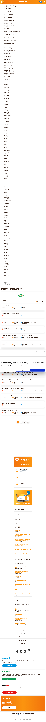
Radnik (5, 240)
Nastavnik (5, 223)
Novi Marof (6, 121)
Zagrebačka (6, 77)
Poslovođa (6, 234)
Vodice (5, 167)
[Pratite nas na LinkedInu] (21, 651)
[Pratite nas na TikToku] (29, 651)
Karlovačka (6, 53)
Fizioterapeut (6, 203)
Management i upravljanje (9, 20)
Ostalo (5, 26)
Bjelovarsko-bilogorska (8, 47)
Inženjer (5, 207)
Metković (5, 113)
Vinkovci (5, 164)
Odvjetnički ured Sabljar (21, 563)
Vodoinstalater (6, 270)
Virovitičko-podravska (8, 71)
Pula (4, 135)
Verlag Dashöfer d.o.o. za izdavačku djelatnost (22, 609)
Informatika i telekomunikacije (9, 15)
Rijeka (5, 136)
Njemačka (5, 118)
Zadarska (5, 74)
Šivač (5, 261)
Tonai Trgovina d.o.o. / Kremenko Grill (22, 558)
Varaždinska (6, 70)
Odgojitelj (5, 226)
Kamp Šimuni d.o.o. (19, 590)
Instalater (5, 206)
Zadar (5, 173)
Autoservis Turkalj (22, 567)
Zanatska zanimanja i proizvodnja (10, 38)
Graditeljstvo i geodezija (8, 14)
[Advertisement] (10, 432)
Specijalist (5, 254)
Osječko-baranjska (7, 60)
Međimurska (6, 59)
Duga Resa (6, 90)
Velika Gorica (6, 162)
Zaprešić (5, 176)
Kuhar (5, 215)
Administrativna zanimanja (9, 5)
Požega (5, 132)
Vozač (5, 272)
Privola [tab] (8, 354)
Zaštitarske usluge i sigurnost (9, 40)
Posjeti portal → (9, 665)
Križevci (5, 104)
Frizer (5, 204)
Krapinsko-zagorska (8, 56)
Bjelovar (5, 84)
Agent (5, 183)
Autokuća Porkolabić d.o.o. (22, 585)
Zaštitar (5, 273)
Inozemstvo (6, 79)
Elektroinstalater (7, 200)
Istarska (5, 51)
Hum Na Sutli (6, 95)
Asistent (5, 186)
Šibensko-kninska (7, 65)
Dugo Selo (6, 92)
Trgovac (5, 267)
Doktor (5, 195)
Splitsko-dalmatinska (8, 68)
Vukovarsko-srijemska (8, 73)
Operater (5, 227)
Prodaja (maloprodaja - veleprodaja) (11, 31)
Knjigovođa (6, 209)
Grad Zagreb (6, 76)
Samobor (5, 141)
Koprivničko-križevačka (8, 54)
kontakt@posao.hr (24, 462)
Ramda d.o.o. (18, 615)
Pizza (5, 230)
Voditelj (5, 269)
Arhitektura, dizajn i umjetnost (9, 6)
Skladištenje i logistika (8, 34)
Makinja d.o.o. (21, 581)
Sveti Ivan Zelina (7, 152)
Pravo (5, 29)
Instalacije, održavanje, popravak (10, 17)
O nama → (9, 707)
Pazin (5, 126)
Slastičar (5, 249)
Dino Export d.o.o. (20, 523)
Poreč (5, 130)
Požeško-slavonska (7, 62)
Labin (5, 107)
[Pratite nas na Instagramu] (25, 651)
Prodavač (5, 237)
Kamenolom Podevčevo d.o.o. (22, 540)
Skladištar (5, 247)
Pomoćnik (5, 232)
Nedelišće (5, 116)
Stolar (5, 257)
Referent (5, 243)
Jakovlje (5, 96)
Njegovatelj (6, 224)
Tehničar (5, 263)
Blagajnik (5, 189)
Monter (5, 221)
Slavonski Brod (6, 145)
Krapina (5, 101)
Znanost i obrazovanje (8, 43)
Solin (4, 147)
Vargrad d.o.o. (22, 572)
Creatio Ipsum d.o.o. (21, 554)
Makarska (5, 112)
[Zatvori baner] (44, 351)
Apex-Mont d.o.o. (21, 545)
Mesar (5, 220)
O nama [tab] (38, 354)
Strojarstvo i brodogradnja (9, 35)
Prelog (5, 133)
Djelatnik (5, 194)
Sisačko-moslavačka (8, 67)
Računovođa (6, 238)
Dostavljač (6, 197)
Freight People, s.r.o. (22, 535)
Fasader (5, 201)
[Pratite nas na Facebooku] (17, 651)
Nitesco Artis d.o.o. (21, 619)
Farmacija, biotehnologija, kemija (10, 12)
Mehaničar (6, 218)
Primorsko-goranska (7, 64)
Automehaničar (6, 187)
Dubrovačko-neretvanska (8, 50)
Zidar (5, 277)
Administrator (6, 181)
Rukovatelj (6, 244)
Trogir (5, 158)
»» (28, 422)
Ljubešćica (6, 109)
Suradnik (5, 260)
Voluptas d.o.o (18, 513)
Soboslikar (6, 252)
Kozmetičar (6, 214)
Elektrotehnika (6, 11)
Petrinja (5, 129)
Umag (5, 159)
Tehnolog (5, 264)
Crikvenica (6, 86)
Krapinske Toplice (7, 102)
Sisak (5, 144)
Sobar (5, 250)
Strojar (5, 258)
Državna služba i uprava (8, 8)
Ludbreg (5, 110)
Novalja (5, 119)
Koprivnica (6, 99)
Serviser (5, 246)
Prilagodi (22, 369)
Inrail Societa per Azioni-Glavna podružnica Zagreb (21, 624)
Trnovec (5, 156)
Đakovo (5, 93)
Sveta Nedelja (6, 150)
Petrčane (5, 127)
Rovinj (5, 138)
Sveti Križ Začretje (7, 153)
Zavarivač (5, 275)
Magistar (5, 217)
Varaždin (5, 161)
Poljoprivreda (6, 28)
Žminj (5, 178)
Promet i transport (7, 32)
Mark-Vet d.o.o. (21, 527)
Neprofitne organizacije (8, 25)
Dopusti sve (37, 369)
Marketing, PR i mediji (8, 22)
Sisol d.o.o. (17, 531)
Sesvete (5, 142)
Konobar (5, 211)
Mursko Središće (7, 115)
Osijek (5, 124)
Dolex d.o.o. (20, 518)
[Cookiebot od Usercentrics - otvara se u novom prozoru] (36, 351)
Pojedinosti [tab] (23, 354)
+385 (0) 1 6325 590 (24, 464)
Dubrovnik (6, 89)
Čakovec (5, 87)
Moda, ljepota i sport (8, 23)
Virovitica (5, 165)
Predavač (5, 235)
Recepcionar (6, 241)
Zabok (5, 172)
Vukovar (5, 170)
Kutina (5, 106)
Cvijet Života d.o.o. (22, 594)
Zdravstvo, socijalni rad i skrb (9, 42)
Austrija (5, 83)
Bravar (5, 191)
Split (4, 149)
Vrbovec (5, 169)
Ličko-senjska (6, 57)
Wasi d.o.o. (18, 577)
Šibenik (5, 155)
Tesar (5, 266)
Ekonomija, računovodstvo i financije (11, 9)
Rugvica (5, 139)
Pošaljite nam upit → (23, 714)
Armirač (5, 184)
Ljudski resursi (6, 18)
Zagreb (5, 175)
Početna (5, 282)
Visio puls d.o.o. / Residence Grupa (22, 604)
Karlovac (5, 98)
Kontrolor (5, 212)
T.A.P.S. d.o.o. (23, 550)
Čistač (5, 192)
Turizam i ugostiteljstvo (8, 37)
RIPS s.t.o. (21, 599)
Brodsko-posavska (7, 48)
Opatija (5, 122)
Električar (5, 198)
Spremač (5, 255)
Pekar (5, 229)
